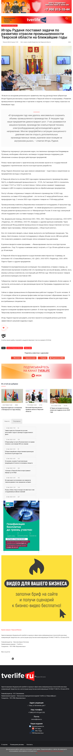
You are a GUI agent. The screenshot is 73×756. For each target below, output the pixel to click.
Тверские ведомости (38, 726)
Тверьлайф (28, 348)
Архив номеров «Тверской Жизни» (11, 630)
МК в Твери (38, 731)
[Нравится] (3, 328)
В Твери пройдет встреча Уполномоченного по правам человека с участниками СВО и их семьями (19, 443)
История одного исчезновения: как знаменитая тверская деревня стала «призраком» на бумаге (18, 481)
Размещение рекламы (17, 744)
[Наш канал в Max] (13, 659)
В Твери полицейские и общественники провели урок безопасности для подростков (19, 452)
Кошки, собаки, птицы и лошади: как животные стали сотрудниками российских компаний (19, 491)
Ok (36, 753)
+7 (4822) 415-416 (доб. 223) (36, 712)
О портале (4, 744)
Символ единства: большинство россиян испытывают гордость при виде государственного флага (19, 432)
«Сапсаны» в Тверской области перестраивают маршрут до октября (18, 471)
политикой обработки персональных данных (50, 751)
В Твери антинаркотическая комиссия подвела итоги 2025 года (60, 410)
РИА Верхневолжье (38, 733)
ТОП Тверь (38, 728)
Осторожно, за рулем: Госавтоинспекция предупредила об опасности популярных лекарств (19, 462)
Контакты (30, 744)
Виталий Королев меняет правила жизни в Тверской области (34, 409)
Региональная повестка (9, 25)
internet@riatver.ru (36, 719)
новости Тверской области (14, 348)
